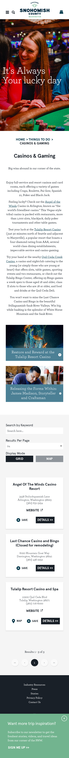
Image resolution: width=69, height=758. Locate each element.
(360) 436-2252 (34, 559)
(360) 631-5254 (34, 503)
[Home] (34, 9)
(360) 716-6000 (34, 603)
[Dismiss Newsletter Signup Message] (64, 718)
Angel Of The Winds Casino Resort (34, 487)
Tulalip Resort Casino (47, 229)
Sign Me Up (16, 747)
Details (43, 520)
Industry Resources (34, 684)
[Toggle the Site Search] (13, 12)
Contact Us (35, 702)
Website (32, 510)
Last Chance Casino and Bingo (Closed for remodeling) (34, 543)
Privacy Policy (34, 697)
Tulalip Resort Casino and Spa (34, 589)
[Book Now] (61, 12)
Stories (34, 693)
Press (35, 689)
